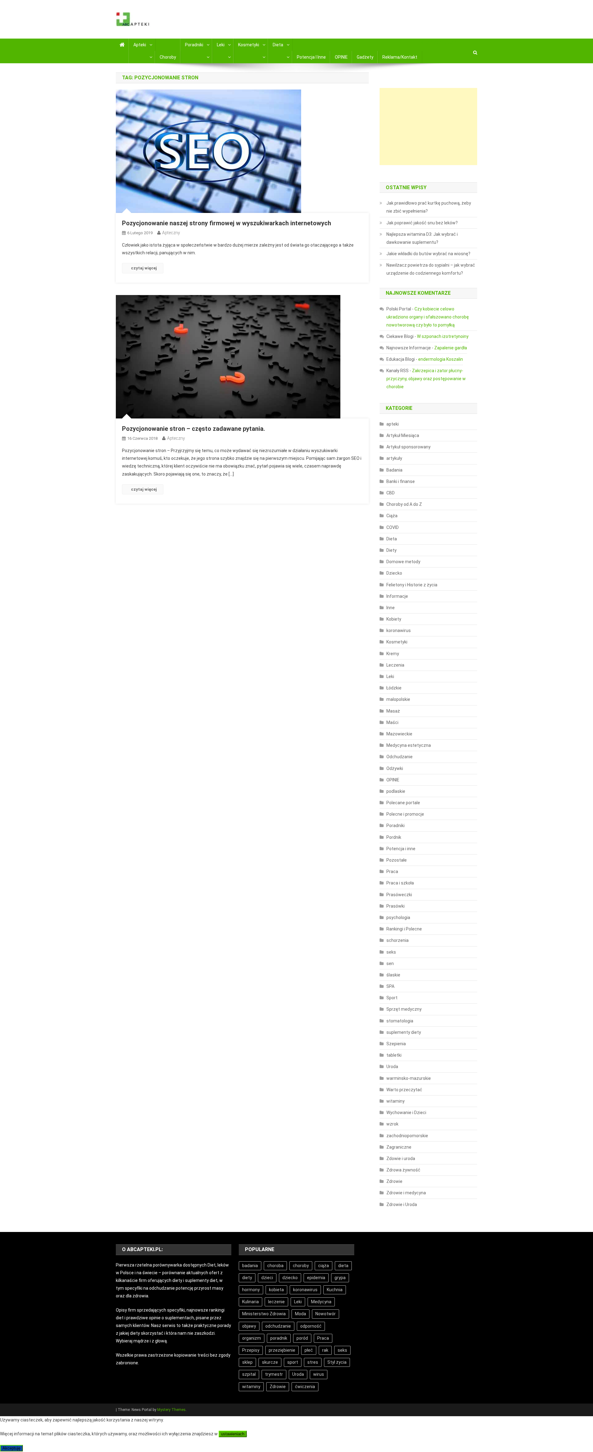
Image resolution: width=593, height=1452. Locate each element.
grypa (340, 1277)
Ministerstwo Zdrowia (264, 1313)
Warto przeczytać (404, 1089)
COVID (392, 527)
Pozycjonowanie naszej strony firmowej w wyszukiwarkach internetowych (226, 223)
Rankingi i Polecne (404, 928)
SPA (390, 986)
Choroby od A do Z (404, 504)
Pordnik (393, 837)
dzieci (267, 1277)
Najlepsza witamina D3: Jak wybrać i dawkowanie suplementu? (422, 238)
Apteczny (171, 232)
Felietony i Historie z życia (411, 584)
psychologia (398, 917)
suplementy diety (403, 1032)
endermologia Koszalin (440, 359)
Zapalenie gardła (450, 347)
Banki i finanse (400, 481)
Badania (394, 470)
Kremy (392, 653)
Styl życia (337, 1362)
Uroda (392, 1066)
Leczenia (395, 665)
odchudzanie (278, 1326)
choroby (301, 1265)
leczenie (276, 1301)
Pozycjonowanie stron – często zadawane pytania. (193, 428)
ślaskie (393, 974)
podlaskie (395, 791)
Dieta (278, 44)
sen (390, 963)
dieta (343, 1265)
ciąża (323, 1265)
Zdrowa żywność (403, 1169)
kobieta (276, 1289)
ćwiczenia (305, 1386)
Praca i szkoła (400, 882)
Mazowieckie (399, 733)
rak (325, 1350)
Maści (392, 722)
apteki (392, 424)
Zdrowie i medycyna (406, 1192)
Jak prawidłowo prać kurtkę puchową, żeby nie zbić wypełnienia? (428, 207)
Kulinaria (250, 1301)
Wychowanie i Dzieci (406, 1112)
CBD (390, 492)
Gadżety (365, 57)
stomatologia (399, 1020)
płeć (309, 1350)
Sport (391, 997)
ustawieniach (232, 1434)
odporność (311, 1326)
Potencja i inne (311, 57)
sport (292, 1362)
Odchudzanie (399, 756)
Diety (391, 550)
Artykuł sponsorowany (408, 446)
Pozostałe (396, 860)
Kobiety (393, 619)
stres (312, 1362)
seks (391, 952)
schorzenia (397, 940)
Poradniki (194, 44)
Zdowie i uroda (400, 1158)
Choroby (168, 57)
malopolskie (398, 699)
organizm (251, 1338)
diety (247, 1277)
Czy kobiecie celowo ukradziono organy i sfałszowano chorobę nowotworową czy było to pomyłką (427, 316)
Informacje (397, 596)
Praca (392, 871)
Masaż (393, 711)
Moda (300, 1313)
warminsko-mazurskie (408, 1078)
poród (302, 1338)
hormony (251, 1289)
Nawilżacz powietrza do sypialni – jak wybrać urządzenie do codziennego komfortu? (430, 269)
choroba (275, 1265)
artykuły (394, 458)
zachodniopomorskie (407, 1135)
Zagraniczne (398, 1147)
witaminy (395, 1101)
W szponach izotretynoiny (443, 336)
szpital (249, 1374)
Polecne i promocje (405, 814)
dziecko (290, 1277)
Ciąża (391, 515)
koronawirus (398, 630)
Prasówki (395, 906)
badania (250, 1265)
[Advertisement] (428, 126)
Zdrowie (394, 1181)
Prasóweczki (399, 894)
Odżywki (394, 768)
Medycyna (321, 1301)
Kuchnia (335, 1289)
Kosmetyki (248, 44)
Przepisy (250, 1350)
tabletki (394, 1055)
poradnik (278, 1338)
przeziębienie (282, 1350)
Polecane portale (403, 802)
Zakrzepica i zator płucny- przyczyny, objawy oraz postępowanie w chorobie (426, 378)
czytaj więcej (144, 268)
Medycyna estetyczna (408, 745)
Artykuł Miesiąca (402, 435)
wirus (318, 1374)
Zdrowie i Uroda (401, 1204)
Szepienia (396, 1043)
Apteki (139, 44)
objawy (249, 1326)
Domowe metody (403, 561)
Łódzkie (394, 687)
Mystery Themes (171, 1410)
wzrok (392, 1123)
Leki (221, 44)
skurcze (270, 1362)
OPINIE (341, 57)
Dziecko (394, 573)
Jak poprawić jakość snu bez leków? (422, 222)
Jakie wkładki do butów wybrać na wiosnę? (428, 253)
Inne (390, 607)
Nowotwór (325, 1313)
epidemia (316, 1277)
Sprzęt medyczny (404, 1009)
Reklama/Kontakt (399, 57)
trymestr (274, 1374)
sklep (247, 1362)
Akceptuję (11, 1448)
